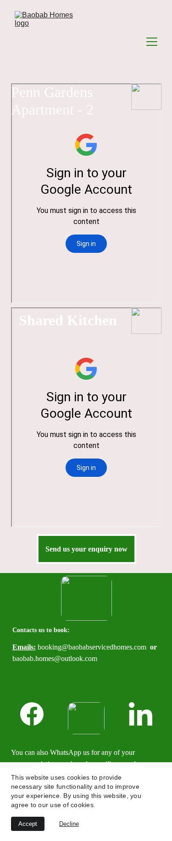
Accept (27, 823)
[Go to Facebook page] (36, 714)
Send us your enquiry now (86, 549)
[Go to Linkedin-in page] (140, 714)
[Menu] (151, 42)
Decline (69, 823)
